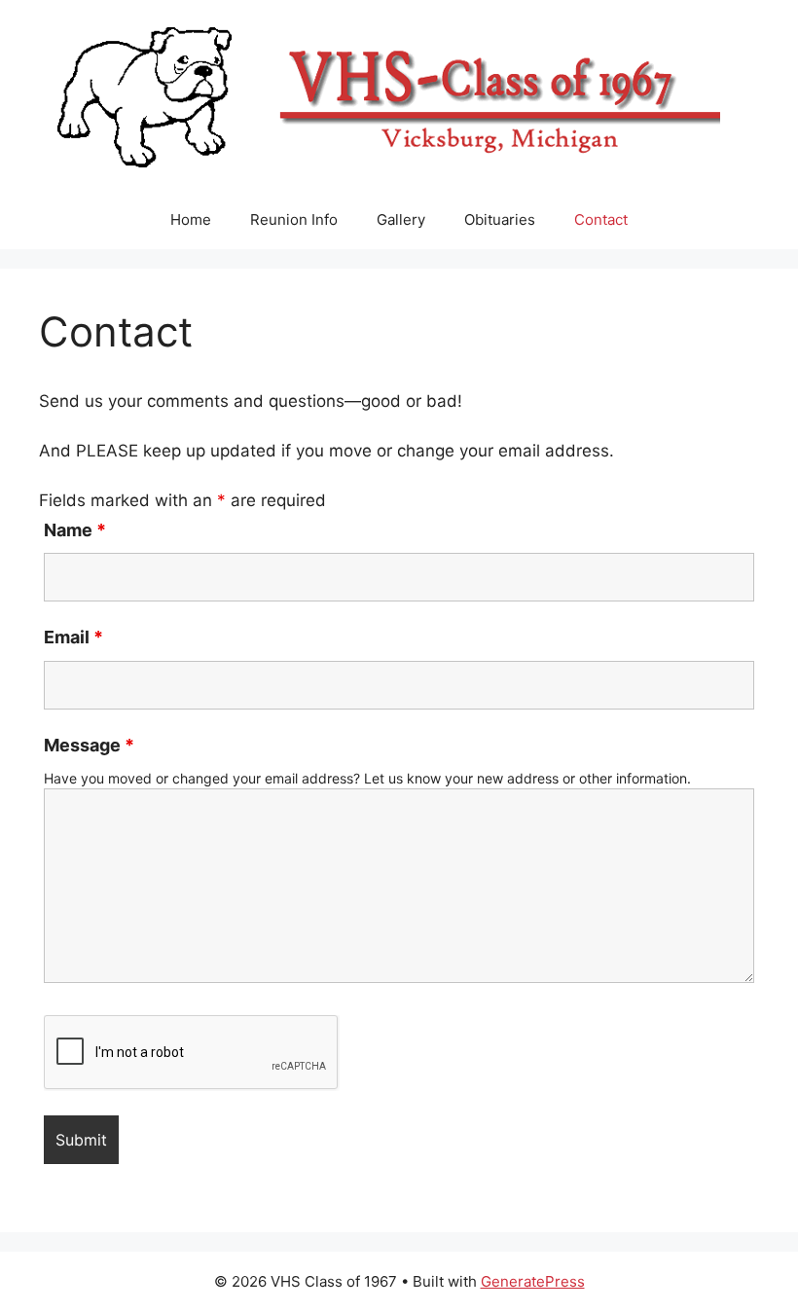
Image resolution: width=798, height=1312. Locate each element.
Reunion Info (294, 219)
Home (190, 219)
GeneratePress (533, 1281)
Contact (601, 219)
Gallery (401, 219)
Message (89, 745)
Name (75, 530)
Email (73, 637)
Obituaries (499, 219)
